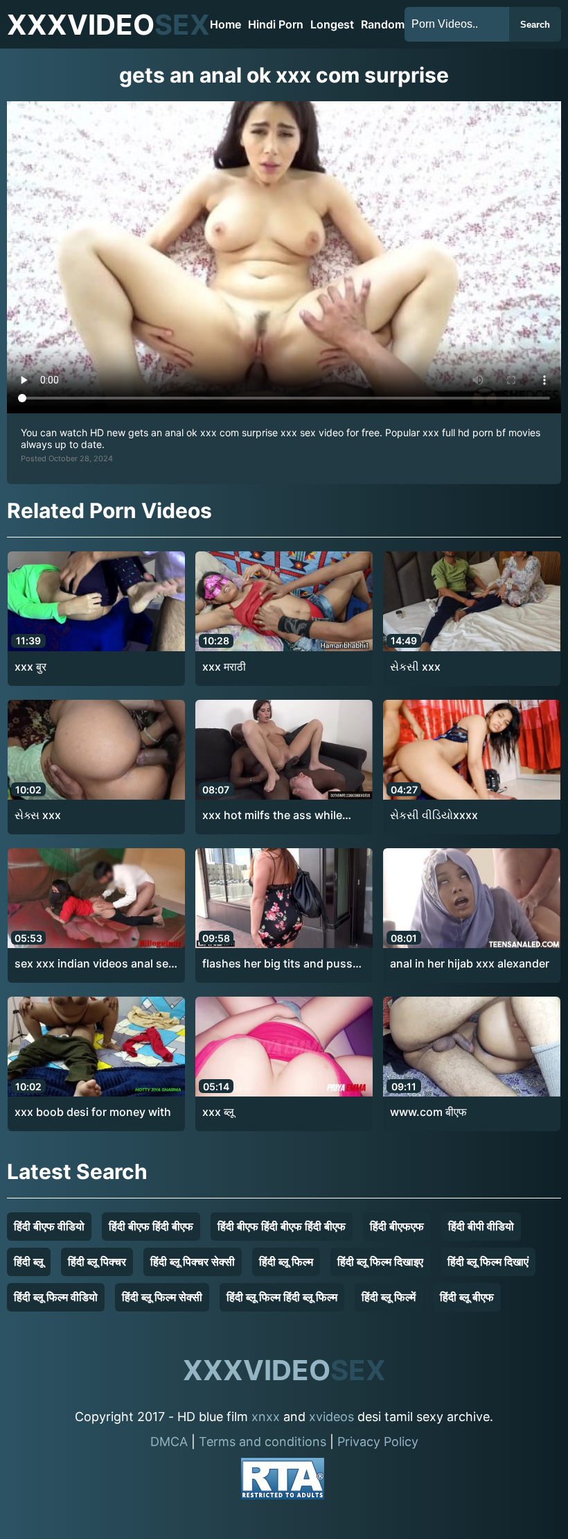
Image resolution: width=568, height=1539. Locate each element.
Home (225, 24)
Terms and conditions (262, 1441)
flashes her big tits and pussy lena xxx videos (280, 964)
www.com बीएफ (428, 1112)
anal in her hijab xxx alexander (469, 963)
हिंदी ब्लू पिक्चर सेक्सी (192, 1262)
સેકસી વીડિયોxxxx (434, 815)
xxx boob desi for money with (93, 1112)
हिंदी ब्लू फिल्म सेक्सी (162, 1297)
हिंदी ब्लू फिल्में (389, 1297)
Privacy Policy (377, 1441)
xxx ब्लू (218, 1112)
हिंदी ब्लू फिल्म (286, 1262)
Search (535, 24)
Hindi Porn (275, 24)
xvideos (331, 1416)
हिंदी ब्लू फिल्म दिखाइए (380, 1262)
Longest (332, 24)
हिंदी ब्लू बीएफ (467, 1297)
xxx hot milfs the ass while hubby (272, 815)
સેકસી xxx (415, 666)
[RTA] (282, 1481)
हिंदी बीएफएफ (397, 1226)
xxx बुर (30, 666)
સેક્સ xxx (38, 815)
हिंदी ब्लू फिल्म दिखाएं (488, 1262)
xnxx (265, 1416)
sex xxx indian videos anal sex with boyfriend (95, 964)
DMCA (169, 1441)
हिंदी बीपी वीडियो (481, 1226)
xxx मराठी (224, 666)
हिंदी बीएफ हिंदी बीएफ (151, 1226)
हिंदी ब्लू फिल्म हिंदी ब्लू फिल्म (282, 1297)
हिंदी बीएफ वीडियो (49, 1226)
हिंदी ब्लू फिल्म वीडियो (56, 1297)
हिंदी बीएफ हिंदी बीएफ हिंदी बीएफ (282, 1226)
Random (383, 24)
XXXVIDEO (108, 25)
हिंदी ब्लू (29, 1262)
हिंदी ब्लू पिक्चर (97, 1262)
